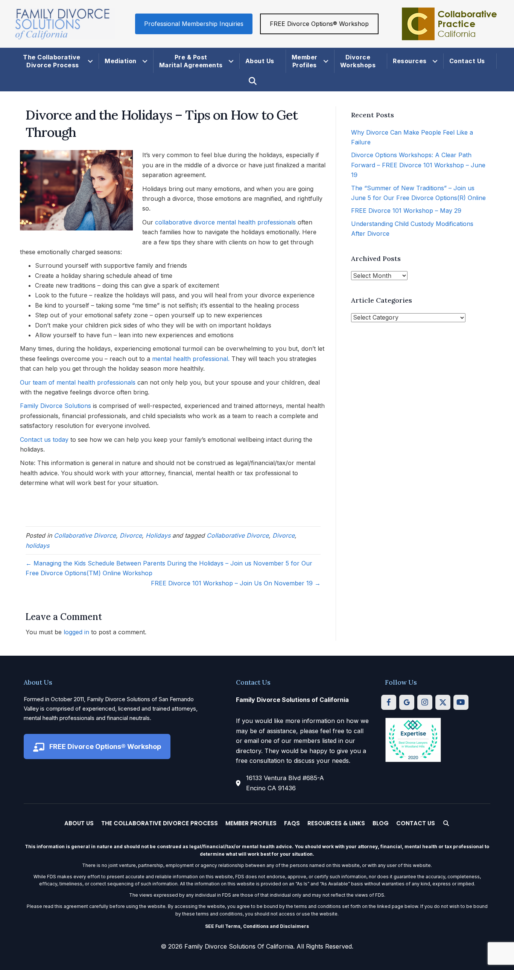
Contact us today (44, 439)
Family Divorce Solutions (55, 405)
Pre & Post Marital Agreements (191, 61)
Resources (410, 61)
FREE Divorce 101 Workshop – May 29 (406, 210)
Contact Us (467, 61)
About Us (259, 61)
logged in (76, 632)
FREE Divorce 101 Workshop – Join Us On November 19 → (236, 583)
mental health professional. (191, 358)
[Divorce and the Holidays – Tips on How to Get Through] (76, 190)
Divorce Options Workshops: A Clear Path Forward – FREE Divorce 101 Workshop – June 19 (418, 165)
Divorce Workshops (358, 61)
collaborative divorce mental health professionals (225, 222)
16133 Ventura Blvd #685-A (285, 778)
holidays (37, 545)
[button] (90, 61)
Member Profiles (305, 61)
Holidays (158, 535)
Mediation (121, 61)
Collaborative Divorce (85, 535)
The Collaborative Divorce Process (52, 61)
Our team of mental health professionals (77, 382)
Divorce (131, 535)
